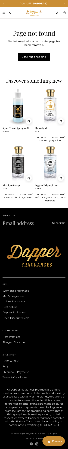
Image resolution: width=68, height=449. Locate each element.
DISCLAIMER (11, 361)
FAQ (5, 366)
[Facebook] (31, 444)
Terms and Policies (34, 438)
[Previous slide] (3, 3)
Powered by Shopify (47, 433)
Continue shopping (34, 56)
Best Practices (11, 336)
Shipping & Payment (16, 372)
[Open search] (10, 12)
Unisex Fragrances (14, 301)
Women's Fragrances (16, 290)
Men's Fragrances (13, 296)
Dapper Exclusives (14, 312)
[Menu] (3, 12)
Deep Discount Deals (16, 318)
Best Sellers (10, 307)
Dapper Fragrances (27, 433)
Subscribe (58, 223)
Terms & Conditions (15, 377)
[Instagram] (37, 444)
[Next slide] (64, 3)
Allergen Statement (15, 342)
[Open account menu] (57, 12)
